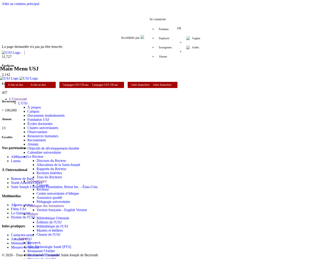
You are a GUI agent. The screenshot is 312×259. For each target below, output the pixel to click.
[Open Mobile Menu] (5, 92)
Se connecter (158, 19)
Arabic (195, 47)
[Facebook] (128, 5)
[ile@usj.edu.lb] (183, 5)
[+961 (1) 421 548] (174, 5)
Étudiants (164, 29)
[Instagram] (146, 5)
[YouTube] (165, 5)
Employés (164, 38)
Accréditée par (130, 37)
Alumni (163, 56)
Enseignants (165, 47)
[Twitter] (137, 5)
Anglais (196, 38)
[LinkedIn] (156, 5)
